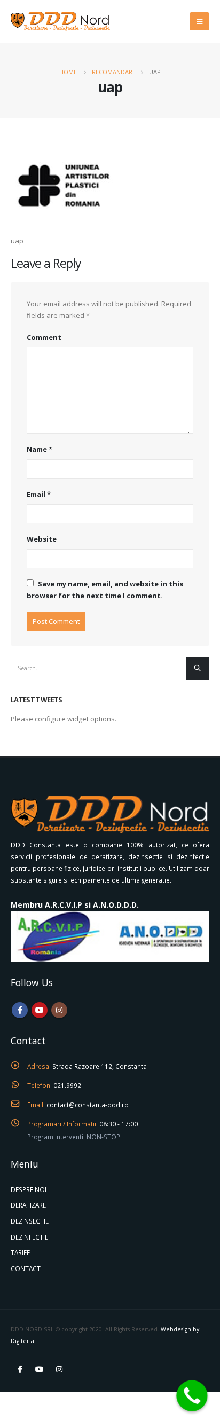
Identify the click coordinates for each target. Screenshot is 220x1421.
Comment (44, 337)
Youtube (40, 1010)
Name (39, 449)
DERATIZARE (28, 1205)
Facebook (20, 1010)
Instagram (59, 1010)
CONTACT (26, 1268)
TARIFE (20, 1252)
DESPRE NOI (28, 1189)
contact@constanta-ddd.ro (87, 1104)
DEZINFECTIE (29, 1237)
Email (39, 494)
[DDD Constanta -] (60, 21)
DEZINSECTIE (30, 1221)
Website (42, 539)
